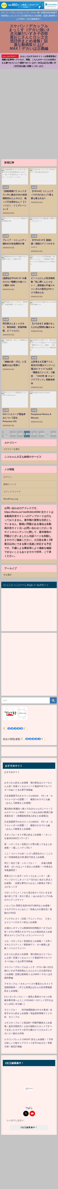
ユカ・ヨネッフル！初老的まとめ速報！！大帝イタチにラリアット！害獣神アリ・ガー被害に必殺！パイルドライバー (28, 944)
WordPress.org (10, 499)
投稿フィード (9, 484)
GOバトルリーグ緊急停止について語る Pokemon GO (14, 417)
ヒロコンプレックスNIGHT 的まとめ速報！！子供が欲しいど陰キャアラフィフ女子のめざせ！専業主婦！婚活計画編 (28, 1043)
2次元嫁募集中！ (29, 1127)
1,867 (34, 434)
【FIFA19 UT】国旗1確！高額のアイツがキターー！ (43, 243)
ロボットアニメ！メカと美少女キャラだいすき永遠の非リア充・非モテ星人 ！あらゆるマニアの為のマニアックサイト (28, 896)
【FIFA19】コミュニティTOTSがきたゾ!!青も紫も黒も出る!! (42, 194)
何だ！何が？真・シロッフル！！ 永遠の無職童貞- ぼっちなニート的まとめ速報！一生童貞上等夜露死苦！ (28, 866)
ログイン (7, 477)
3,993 (53, 434)
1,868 (41, 434)
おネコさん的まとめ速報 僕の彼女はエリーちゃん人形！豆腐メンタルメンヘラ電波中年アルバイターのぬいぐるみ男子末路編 (28, 786)
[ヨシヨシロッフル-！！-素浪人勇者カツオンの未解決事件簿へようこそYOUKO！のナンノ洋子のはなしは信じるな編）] (28, 1000)
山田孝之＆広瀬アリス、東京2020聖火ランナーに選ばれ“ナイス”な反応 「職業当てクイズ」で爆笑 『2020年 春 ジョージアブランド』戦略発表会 (43, 372)
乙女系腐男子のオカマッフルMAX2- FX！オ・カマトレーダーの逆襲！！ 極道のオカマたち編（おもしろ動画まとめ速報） (28, 799)
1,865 (20, 434)
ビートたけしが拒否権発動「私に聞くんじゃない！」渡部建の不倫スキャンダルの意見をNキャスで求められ (43, 285)
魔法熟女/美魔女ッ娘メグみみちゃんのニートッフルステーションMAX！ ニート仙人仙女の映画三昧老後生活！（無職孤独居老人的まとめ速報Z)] (28, 812)
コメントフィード (12, 491)
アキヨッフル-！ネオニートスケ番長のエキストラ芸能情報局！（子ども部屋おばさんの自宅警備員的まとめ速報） (28, 987)
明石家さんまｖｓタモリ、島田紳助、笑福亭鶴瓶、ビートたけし (14, 327)
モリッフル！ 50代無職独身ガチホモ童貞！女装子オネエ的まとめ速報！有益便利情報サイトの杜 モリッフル (28, 1013)
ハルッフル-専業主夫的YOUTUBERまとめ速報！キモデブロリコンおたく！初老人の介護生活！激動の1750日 (28, 909)
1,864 (13, 434)
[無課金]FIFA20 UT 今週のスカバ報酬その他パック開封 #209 (14, 281)
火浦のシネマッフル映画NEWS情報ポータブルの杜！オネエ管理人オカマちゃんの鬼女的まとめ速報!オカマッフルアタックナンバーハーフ (28, 931)
